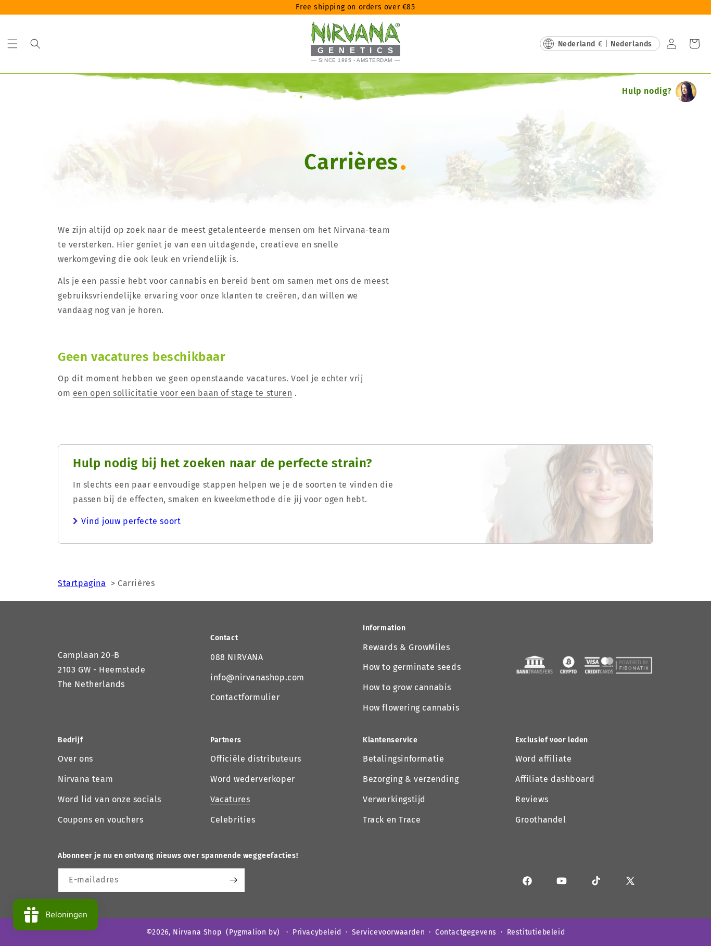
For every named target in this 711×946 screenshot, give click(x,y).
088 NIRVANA (236, 657)
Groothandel (540, 820)
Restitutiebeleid (536, 932)
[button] (12, 43)
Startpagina (82, 583)
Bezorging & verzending (411, 779)
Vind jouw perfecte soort (131, 521)
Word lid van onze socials (109, 799)
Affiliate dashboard (554, 779)
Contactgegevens (466, 932)
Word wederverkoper (252, 779)
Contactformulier (245, 697)
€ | (605, 44)
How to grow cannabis (407, 687)
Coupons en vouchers (100, 820)
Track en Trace (392, 820)
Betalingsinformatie (403, 759)
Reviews (531, 799)
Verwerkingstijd (394, 799)
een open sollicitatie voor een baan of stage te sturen (182, 393)
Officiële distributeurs (255, 759)
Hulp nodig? (647, 91)
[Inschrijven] (233, 880)
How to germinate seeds (412, 667)
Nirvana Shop (197, 932)
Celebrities (233, 820)
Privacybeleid (317, 932)
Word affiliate (543, 759)
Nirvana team (85, 779)
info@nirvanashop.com (257, 677)
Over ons (75, 759)
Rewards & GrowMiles (406, 647)
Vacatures (230, 799)
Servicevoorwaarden (388, 932)
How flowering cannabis (411, 708)
